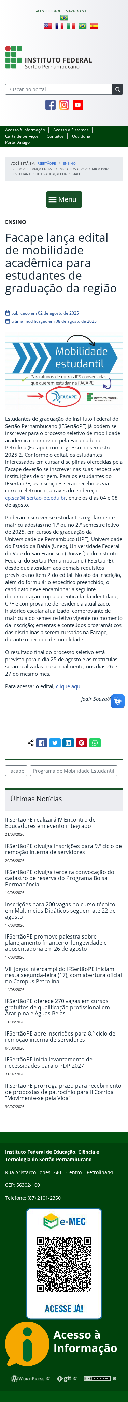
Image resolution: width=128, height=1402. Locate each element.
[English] (48, 25)
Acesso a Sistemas (71, 130)
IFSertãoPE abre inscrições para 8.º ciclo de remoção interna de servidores (60, 1036)
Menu (69, 199)
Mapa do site (77, 11)
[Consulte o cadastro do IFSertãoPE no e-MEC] (64, 1264)
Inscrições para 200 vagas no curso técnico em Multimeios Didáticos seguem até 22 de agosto (60, 910)
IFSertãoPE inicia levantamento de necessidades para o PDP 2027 (49, 1062)
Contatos (55, 136)
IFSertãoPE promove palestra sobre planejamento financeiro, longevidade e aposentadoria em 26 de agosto (56, 943)
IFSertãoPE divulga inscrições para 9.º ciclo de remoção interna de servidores (63, 849)
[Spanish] (94, 25)
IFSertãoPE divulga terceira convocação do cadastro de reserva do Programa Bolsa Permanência (59, 878)
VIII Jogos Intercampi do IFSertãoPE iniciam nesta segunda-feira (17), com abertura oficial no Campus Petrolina (63, 975)
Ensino (69, 163)
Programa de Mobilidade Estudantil (73, 770)
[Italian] (71, 25)
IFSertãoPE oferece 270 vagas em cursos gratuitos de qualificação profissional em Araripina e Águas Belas (57, 1007)
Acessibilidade (48, 11)
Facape (16, 770)
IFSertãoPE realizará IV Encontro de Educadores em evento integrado (50, 823)
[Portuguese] (64, 17)
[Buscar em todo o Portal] (117, 89)
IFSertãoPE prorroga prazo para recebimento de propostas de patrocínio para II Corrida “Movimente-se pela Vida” (63, 1092)
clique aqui (69, 686)
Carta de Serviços (22, 136)
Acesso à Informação (25, 130)
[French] (59, 25)
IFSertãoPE (46, 163)
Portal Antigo (17, 142)
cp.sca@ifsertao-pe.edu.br (35, 497)
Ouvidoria (81, 136)
